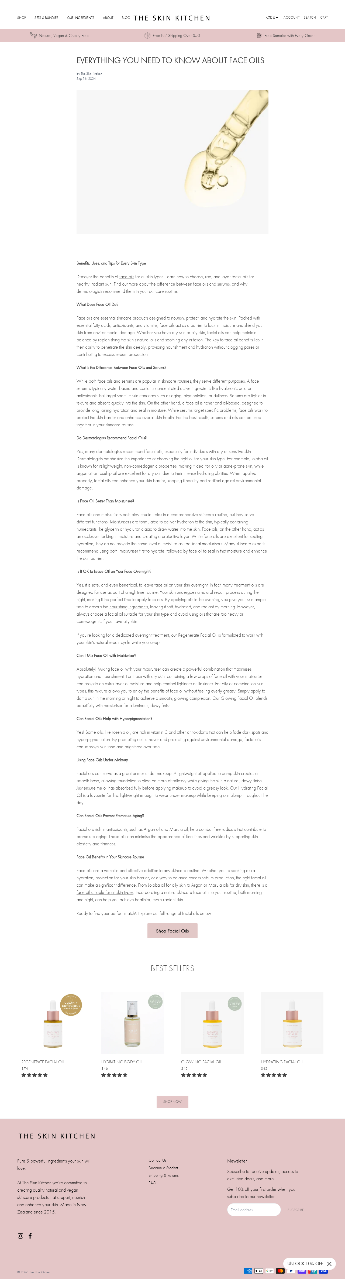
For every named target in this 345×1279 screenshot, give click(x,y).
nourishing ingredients (128, 607)
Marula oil (178, 829)
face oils (126, 276)
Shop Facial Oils (172, 931)
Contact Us (157, 1160)
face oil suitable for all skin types (105, 892)
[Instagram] (20, 1236)
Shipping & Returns (163, 1175)
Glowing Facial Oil (201, 1062)
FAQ (152, 1183)
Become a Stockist (163, 1168)
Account (291, 17)
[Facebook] (30, 1236)
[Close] (329, 1264)
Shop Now (172, 1101)
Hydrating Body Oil (121, 1062)
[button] (34, 1075)
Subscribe (296, 1210)
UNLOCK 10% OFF (305, 1263)
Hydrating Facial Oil (282, 1062)
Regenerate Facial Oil (43, 1062)
